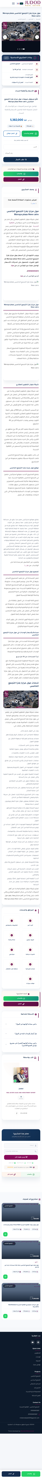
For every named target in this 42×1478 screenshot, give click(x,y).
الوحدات (38, 1357)
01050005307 (33, 271)
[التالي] (5, 37)
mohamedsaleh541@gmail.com (29, 1418)
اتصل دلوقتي (11, 133)
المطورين (37, 1353)
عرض (33, 203)
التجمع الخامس (22, 19)
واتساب (19, 174)
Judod (21, 1089)
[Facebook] (38, 1342)
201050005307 (32, 1414)
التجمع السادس (35, 1380)
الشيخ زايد (37, 1388)
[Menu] (13, 3)
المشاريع (31, 19)
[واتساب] (5, 1234)
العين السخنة (36, 1395)
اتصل (20, 179)
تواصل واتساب (28, 133)
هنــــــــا (26, 566)
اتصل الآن (10, 1174)
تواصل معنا (36, 1365)
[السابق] (37, 37)
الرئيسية (38, 19)
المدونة (38, 1361)
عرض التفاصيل (24, 1234)
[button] (21, 37)
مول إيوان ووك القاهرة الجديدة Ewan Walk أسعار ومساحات (21, 1225)
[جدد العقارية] (32, 3)
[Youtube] (32, 1342)
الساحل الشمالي (35, 1384)
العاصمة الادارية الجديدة (33, 1392)
